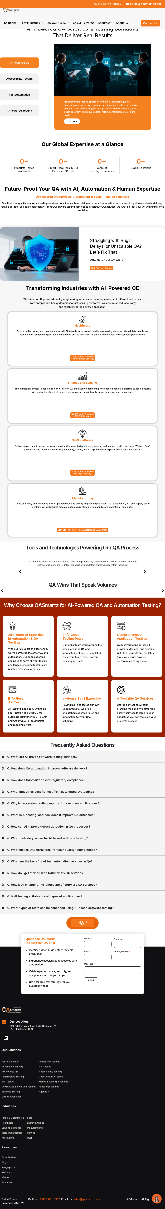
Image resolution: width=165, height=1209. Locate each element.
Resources (103, 22)
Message (88, 964)
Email (86, 951)
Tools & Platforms (82, 22)
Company (119, 939)
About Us (122, 22)
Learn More (72, 121)
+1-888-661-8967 (49, 1199)
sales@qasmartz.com (87, 1199)
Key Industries (31, 22)
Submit (90, 980)
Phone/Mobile (121, 951)
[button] (20, 572)
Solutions (10, 22)
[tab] (19, 62)
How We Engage (56, 22)
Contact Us (150, 23)
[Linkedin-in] (6, 1038)
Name (87, 938)
